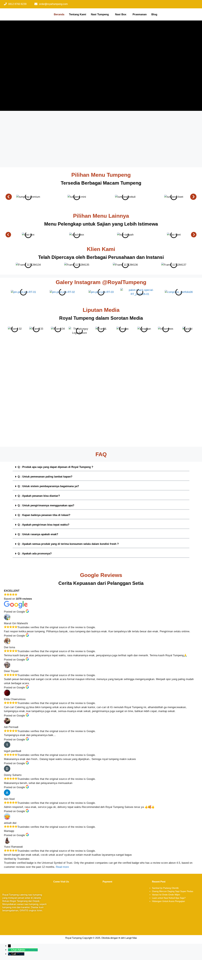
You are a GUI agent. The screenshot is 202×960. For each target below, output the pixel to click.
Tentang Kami (77, 14)
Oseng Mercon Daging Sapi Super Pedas (172, 891)
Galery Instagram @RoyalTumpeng (101, 282)
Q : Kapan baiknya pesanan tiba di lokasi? (44, 515)
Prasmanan (140, 14)
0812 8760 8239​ (17, 4)
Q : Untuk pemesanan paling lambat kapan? (45, 476)
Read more (62, 866)
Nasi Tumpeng (100, 14)
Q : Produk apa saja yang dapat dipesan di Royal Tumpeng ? (55, 466)
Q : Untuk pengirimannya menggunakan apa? (46, 505)
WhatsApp (32, 949)
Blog (154, 14)
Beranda (59, 14)
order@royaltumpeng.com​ (53, 4)
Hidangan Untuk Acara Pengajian (168, 901)
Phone (20, 953)
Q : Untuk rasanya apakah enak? (38, 534)
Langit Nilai (131, 938)
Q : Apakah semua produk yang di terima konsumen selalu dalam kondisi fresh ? (68, 543)
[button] (101, 14)
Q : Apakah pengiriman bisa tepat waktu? (43, 524)
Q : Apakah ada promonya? (35, 553)
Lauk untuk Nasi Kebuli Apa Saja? (169, 898)
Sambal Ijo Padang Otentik (165, 888)
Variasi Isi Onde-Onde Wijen (166, 894)
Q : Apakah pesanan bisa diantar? (39, 495)
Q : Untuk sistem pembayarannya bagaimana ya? (48, 486)
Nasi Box (120, 14)
